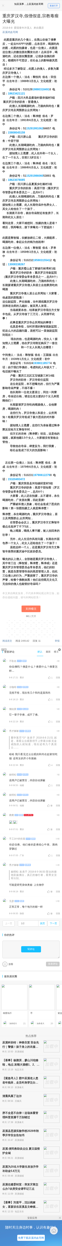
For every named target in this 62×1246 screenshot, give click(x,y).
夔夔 (11, 815)
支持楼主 (31, 608)
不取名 (12, 661)
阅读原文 (7, 640)
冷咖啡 (12, 687)
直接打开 (54, 5)
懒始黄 (12, 709)
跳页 (42, 923)
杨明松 (12, 774)
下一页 (53, 923)
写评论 (31, 949)
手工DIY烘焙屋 (17, 838)
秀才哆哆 (14, 731)
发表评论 (53, 963)
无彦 (11, 901)
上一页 (8, 923)
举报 (57, 640)
